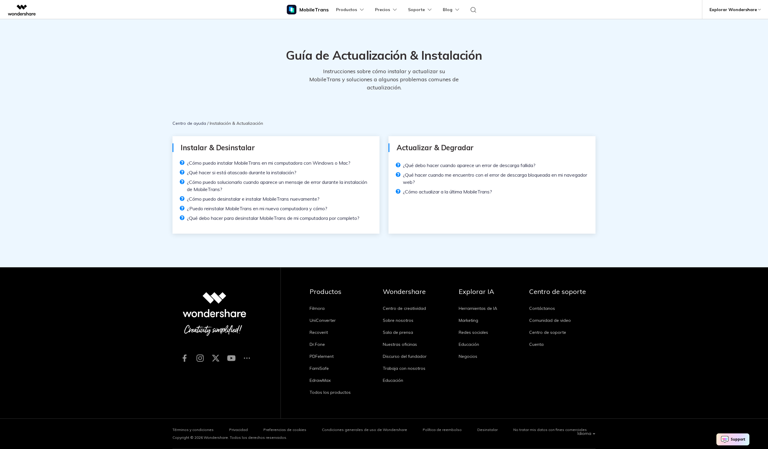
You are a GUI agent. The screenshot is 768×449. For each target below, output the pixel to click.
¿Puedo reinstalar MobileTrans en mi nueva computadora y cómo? (257, 208)
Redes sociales (473, 332)
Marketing (468, 320)
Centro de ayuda (189, 123)
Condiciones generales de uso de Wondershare (364, 429)
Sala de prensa (398, 332)
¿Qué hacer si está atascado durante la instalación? (241, 172)
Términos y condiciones (193, 429)
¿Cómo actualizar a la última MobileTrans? (447, 192)
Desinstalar (487, 429)
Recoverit (319, 332)
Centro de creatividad (404, 308)
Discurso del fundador (405, 356)
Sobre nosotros (398, 320)
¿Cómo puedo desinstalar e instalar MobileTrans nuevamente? (253, 199)
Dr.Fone (317, 344)
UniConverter (323, 320)
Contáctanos (542, 308)
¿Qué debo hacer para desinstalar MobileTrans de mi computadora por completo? (273, 218)
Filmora (317, 308)
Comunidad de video (550, 320)
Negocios (468, 356)
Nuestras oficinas (400, 344)
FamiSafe (319, 368)
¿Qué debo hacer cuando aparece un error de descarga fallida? (469, 165)
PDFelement (322, 356)
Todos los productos (330, 392)
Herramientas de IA (478, 308)
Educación (393, 380)
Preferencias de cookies (284, 429)
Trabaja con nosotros (404, 368)
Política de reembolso (442, 429)
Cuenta (536, 344)
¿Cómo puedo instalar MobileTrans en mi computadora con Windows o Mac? (268, 163)
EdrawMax (320, 380)
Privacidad (238, 429)
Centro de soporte (547, 332)
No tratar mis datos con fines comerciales (550, 429)
